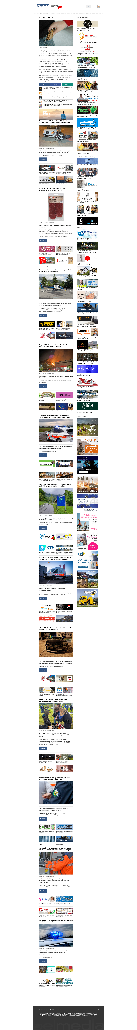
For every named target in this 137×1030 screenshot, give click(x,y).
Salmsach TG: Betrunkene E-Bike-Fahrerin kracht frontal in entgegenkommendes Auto (54, 416)
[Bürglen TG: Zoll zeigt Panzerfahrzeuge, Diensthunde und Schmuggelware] (56, 716)
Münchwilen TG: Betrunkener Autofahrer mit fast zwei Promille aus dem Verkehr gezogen (55, 849)
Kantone (45, 13)
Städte (48, 13)
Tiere (93, 13)
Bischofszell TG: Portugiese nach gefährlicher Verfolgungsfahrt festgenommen (55, 778)
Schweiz (36, 13)
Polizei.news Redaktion (50, 148)
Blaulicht (96, 13)
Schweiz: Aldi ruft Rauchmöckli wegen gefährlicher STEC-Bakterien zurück (52, 189)
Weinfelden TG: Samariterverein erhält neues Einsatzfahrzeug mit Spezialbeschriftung (55, 558)
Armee (89, 13)
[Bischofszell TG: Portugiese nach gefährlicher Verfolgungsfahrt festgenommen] (56, 792)
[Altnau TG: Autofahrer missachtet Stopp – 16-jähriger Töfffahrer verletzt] (56, 644)
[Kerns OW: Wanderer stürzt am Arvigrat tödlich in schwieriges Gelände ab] (56, 286)
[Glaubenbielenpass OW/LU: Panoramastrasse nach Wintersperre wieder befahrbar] (56, 501)
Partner (101, 13)
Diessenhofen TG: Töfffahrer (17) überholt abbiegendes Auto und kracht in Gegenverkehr (55, 121)
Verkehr (68, 13)
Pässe (74, 13)
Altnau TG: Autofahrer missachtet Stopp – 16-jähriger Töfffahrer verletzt (55, 628)
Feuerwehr (81, 13)
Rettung (86, 13)
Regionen (40, 13)
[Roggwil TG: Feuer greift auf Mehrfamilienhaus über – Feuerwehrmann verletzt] (56, 360)
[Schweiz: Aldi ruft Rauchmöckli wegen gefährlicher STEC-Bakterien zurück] (56, 206)
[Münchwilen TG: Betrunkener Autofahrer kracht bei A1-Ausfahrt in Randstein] (56, 935)
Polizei (77, 13)
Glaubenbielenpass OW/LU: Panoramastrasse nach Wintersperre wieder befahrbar (55, 485)
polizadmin (45, 47)
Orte (52, 13)
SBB (71, 13)
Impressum (41, 1009)
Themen (58, 13)
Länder (54, 13)
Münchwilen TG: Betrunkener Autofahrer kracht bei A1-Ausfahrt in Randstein (56, 921)
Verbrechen (63, 13)
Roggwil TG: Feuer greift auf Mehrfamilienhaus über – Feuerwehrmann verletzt (55, 345)
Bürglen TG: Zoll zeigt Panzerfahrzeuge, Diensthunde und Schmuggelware (53, 700)
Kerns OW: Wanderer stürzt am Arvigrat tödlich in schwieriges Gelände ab (56, 270)
